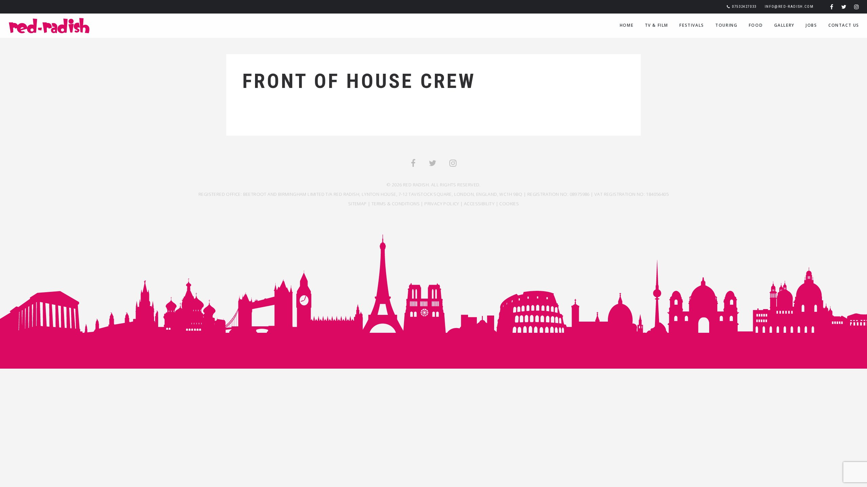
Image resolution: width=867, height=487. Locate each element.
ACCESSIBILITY (479, 204)
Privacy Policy (441, 204)
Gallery (784, 25)
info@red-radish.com (789, 6)
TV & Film (656, 25)
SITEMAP (357, 204)
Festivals (691, 25)
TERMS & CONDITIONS (396, 204)
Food (756, 25)
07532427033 (744, 6)
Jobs (811, 25)
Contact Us (843, 25)
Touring (726, 25)
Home (626, 25)
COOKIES (509, 204)
